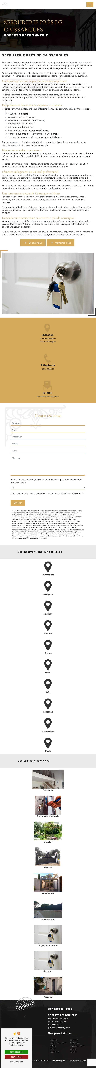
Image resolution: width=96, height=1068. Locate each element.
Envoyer (18, 503)
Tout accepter (16, 1052)
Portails (53, 1049)
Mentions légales (58, 1061)
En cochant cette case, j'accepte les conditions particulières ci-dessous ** (48, 493)
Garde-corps (75, 1043)
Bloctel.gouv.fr (68, 536)
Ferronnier (54, 1040)
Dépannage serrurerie (58, 1043)
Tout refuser (16, 1057)
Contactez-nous (63, 243)
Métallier (53, 1046)
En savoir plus (35, 243)
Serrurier (73, 1049)
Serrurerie (74, 1040)
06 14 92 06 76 (48, 369)
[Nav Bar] (90, 4)
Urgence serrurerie (77, 1046)
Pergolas (73, 1052)
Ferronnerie (54, 1052)
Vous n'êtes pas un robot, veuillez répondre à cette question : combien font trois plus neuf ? (46, 481)
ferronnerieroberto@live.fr (48, 396)
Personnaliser (16, 1061)
